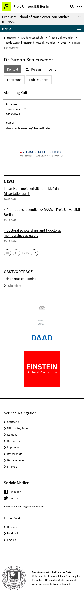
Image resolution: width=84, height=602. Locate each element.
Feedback (13, 533)
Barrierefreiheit (16, 460)
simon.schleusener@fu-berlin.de (28, 128)
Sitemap (12, 466)
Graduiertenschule (32, 37)
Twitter (13, 498)
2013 (63, 42)
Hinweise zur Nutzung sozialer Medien (24, 506)
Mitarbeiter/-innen (18, 428)
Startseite (10, 37)
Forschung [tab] (14, 79)
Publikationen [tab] (38, 79)
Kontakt (12, 434)
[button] (7, 253)
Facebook (15, 491)
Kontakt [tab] (12, 69)
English (11, 539)
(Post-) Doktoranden (61, 37)
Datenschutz (14, 454)
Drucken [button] (12, 527)
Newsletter (13, 441)
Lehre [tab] (52, 69)
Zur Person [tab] (33, 69)
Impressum (13, 447)
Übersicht (14, 286)
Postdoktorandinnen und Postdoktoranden (29, 42)
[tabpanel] (42, 111)
